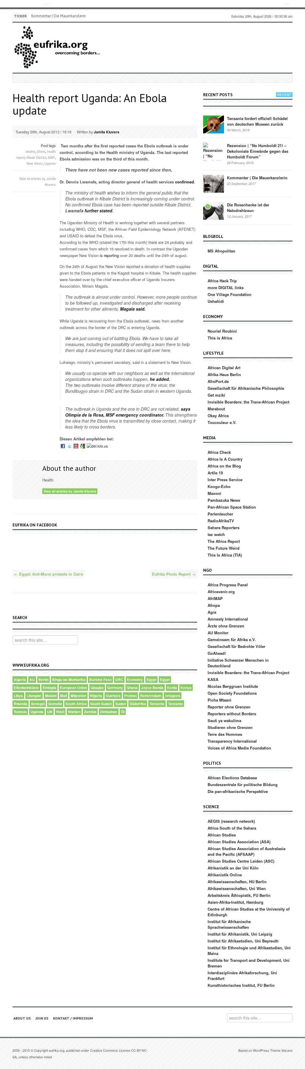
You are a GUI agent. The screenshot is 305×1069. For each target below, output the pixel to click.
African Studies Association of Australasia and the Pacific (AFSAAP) (246, 851)
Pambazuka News (224, 500)
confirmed (184, 182)
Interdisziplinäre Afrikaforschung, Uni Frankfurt (242, 975)
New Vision (35, 163)
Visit (287, 3)
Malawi (51, 695)
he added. (159, 379)
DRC (119, 679)
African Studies (222, 835)
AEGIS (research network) (231, 821)
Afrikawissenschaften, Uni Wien (237, 888)
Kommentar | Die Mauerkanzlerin (58, 15)
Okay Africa (218, 415)
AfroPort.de (218, 381)
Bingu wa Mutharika (68, 679)
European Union (73, 687)
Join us (41, 1018)
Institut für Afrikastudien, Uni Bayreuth (243, 941)
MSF (51, 157)
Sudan (120, 703)
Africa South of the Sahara (232, 828)
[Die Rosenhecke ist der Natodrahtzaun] (213, 210)
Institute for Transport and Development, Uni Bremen (249, 963)
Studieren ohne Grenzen (230, 727)
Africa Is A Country (225, 459)
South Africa (76, 703)
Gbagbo (97, 687)
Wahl (60, 711)
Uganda (50, 163)
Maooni (214, 493)
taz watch (216, 534)
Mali (63, 695)
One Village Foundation (229, 294)
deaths (30, 151)
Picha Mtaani (219, 700)
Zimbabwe (108, 711)
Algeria (20, 679)
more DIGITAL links (226, 287)
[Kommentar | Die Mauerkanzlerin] (213, 183)
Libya (18, 695)
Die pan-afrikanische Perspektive (238, 791)
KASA (213, 679)
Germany (115, 687)
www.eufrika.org (23, 4)
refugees (172, 695)
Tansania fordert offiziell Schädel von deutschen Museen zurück (257, 121)
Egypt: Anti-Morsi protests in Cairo (48, 574)
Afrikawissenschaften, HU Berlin (237, 881)
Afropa (214, 605)
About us (22, 1018)
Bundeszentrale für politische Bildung (243, 784)
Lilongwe (34, 695)
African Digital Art (224, 367)
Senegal (38, 703)
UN (49, 711)
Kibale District (36, 157)
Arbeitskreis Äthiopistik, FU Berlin (239, 895)
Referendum (150, 695)
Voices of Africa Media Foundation (239, 748)
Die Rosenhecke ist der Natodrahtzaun (248, 207)
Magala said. (132, 309)
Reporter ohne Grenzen (229, 707)
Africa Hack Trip (222, 280)
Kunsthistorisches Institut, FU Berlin (241, 985)
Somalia (55, 703)
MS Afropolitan (221, 251)
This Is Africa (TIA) (225, 555)
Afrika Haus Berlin (224, 374)
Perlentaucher (220, 514)
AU (32, 679)
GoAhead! (217, 653)
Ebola (41, 151)
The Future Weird (223, 548)
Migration (78, 695)
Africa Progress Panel (228, 585)
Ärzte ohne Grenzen (226, 626)
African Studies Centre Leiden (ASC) (241, 861)
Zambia (90, 711)
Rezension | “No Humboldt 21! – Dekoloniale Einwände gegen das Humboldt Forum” (257, 151)
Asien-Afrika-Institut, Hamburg (235, 902)
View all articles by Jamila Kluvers (69, 491)
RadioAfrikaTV (221, 520)
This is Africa (220, 338)
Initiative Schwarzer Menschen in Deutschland (238, 662)
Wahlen (74, 711)
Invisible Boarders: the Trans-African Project (248, 402)
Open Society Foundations (232, 693)
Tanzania (157, 703)
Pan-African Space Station (232, 507)
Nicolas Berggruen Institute (233, 686)
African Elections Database (232, 777)
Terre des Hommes (225, 734)
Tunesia (20, 711)
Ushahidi (216, 301)
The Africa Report (224, 541)
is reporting (109, 255)
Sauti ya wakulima (224, 720)
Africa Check (219, 452)
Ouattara (113, 695)
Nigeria (96, 695)
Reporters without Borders (232, 713)
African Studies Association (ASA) (239, 841)
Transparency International (232, 741)
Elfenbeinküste (26, 687)
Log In (47, 3)
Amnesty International (228, 619)
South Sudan (101, 703)
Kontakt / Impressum (73, 1018)
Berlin (43, 679)
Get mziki (216, 395)
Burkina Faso (100, 679)
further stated (98, 211)
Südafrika (138, 703)
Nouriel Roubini (222, 331)
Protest (130, 695)
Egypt (151, 679)
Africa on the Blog (224, 466)
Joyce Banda (152, 687)
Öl (123, 711)
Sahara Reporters (223, 527)
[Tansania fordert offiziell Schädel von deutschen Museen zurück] (213, 124)
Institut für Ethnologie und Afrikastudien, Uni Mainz (249, 950)
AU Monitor (218, 632)
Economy (135, 679)
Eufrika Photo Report (174, 574)
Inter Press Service (225, 479)
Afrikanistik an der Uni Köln (233, 868)
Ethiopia (49, 687)
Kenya (186, 687)
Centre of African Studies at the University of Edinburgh (249, 911)
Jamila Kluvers (106, 132)
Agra (212, 612)
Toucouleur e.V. (222, 422)
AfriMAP (215, 598)
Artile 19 (215, 473)
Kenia (172, 687)
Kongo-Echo (219, 486)
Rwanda (20, 703)
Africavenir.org (221, 591)
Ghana (132, 687)
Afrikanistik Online (225, 875)
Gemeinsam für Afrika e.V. (232, 639)
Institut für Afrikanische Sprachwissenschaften (229, 924)
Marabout (216, 409)
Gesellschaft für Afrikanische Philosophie (246, 388)
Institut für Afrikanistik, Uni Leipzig (240, 934)
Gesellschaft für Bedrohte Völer (236, 646)
